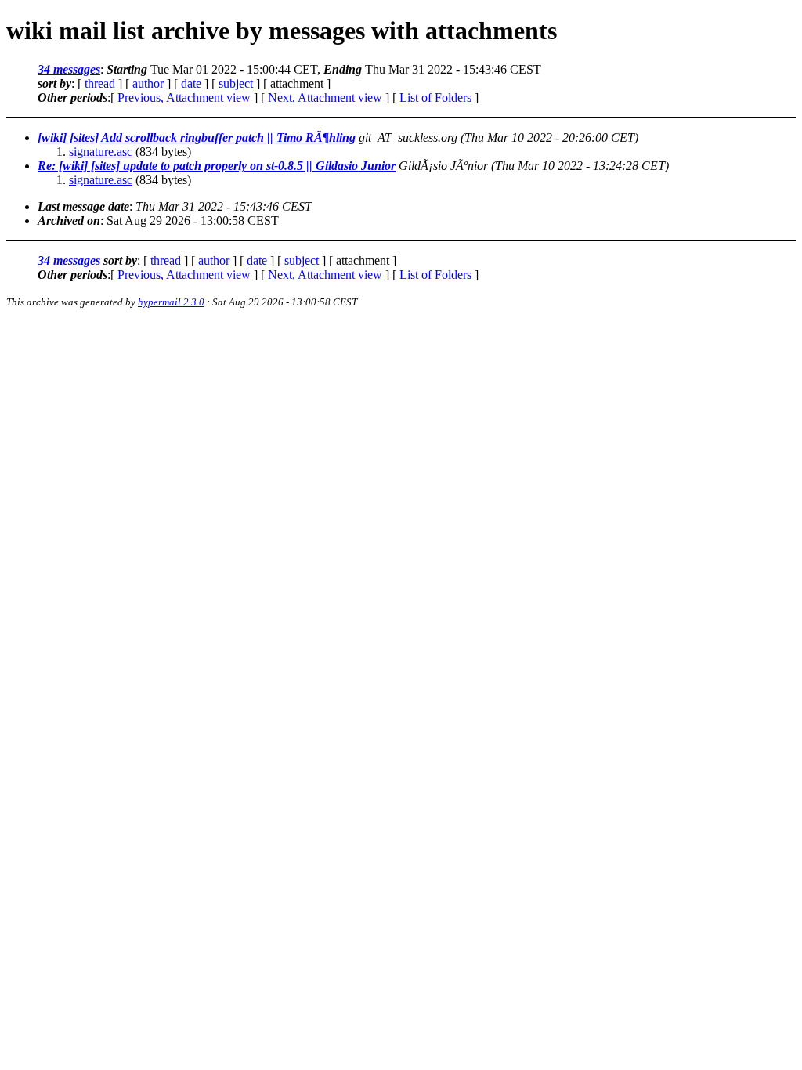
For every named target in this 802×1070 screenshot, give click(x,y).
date (191, 83)
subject (236, 83)
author (148, 83)
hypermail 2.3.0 (171, 302)
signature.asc (100, 151)
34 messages (69, 69)
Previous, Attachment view (184, 97)
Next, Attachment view (325, 97)
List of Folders (435, 97)
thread (100, 83)
